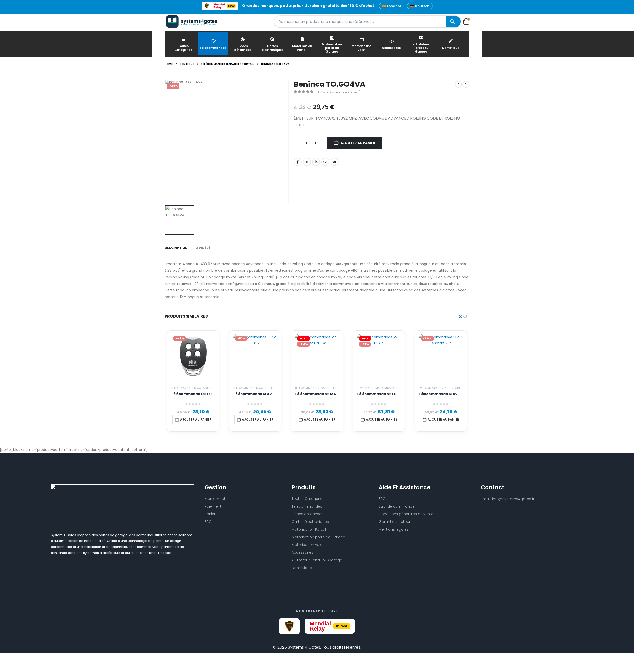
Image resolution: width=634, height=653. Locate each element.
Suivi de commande (397, 506)
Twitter (307, 162)
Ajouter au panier (357, 143)
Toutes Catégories (183, 48)
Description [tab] (176, 247)
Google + (325, 162)
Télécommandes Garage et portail (198, 388)
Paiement (213, 506)
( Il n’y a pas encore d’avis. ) (338, 92)
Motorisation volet (361, 48)
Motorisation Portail (302, 48)
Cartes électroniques (272, 48)
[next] (465, 84)
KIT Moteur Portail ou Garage (421, 48)
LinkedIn (316, 162)
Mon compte (216, 498)
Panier (210, 513)
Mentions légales (394, 529)
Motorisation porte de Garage (332, 48)
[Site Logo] (196, 21)
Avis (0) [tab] (203, 247)
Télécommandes (213, 48)
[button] (460, 316)
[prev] (458, 84)
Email (335, 162)
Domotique (450, 48)
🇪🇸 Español (391, 6)
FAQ (208, 521)
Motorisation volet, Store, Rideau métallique (454, 388)
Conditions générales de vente (406, 513)
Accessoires (391, 48)
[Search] (453, 21)
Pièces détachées (242, 48)
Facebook (298, 162)
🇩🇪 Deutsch (420, 6)
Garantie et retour (394, 521)
